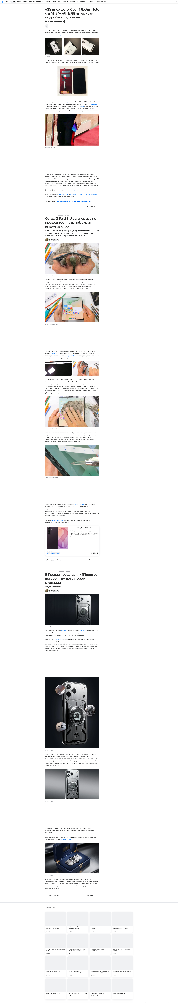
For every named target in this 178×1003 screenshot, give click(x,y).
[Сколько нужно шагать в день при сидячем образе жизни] (77, 989)
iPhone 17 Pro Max (66, 839)
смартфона (59, 639)
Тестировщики (79, 504)
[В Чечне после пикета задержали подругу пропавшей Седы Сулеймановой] (100, 966)
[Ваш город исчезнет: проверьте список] (122, 944)
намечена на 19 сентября (78, 190)
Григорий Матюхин (54, 26)
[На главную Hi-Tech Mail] (6, 1)
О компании (6, 1002)
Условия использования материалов (141, 1002)
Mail (2, 1002)
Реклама (12, 1002)
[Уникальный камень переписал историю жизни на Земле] (55, 966)
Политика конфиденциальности (169, 1002)
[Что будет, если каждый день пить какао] (55, 944)
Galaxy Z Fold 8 (69, 356)
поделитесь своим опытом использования (83, 194)
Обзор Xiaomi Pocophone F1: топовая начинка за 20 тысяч (74, 201)
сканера (81, 106)
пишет (70, 282)
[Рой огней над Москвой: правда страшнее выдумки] (77, 922)
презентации (71, 102)
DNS (48, 553)
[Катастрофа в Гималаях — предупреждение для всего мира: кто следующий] (100, 989)
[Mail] (2, 1)
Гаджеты (57, 5)
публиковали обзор (57, 520)
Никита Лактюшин (54, 239)
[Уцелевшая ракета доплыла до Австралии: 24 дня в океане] (55, 922)
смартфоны (55, 353)
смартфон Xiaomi (63, 194)
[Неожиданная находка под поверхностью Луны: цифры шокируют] (122, 922)
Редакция (130, 1002)
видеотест (93, 282)
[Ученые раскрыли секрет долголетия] (100, 944)
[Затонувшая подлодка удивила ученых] (100, 922)
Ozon (58, 553)
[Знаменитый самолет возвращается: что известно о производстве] (122, 989)
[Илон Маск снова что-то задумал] (122, 966)
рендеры (61, 35)
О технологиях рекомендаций (155, 1002)
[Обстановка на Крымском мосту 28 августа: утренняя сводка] (77, 944)
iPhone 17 (83, 630)
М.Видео (53, 553)
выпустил (64, 630)
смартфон (94, 104)
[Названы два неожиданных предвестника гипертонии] (55, 989)
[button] (53, 46)
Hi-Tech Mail (60, 215)
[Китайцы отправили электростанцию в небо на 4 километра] (77, 966)
